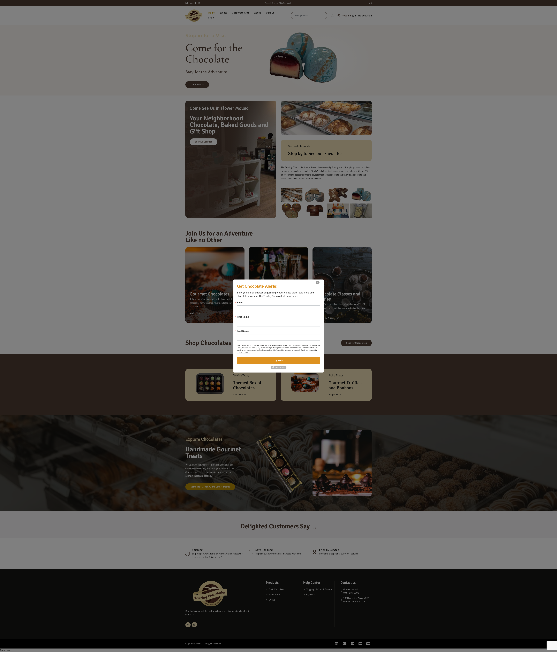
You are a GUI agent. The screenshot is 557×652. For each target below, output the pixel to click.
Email (240, 302)
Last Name (243, 331)
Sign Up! (278, 360)
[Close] (318, 282)
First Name (243, 317)
